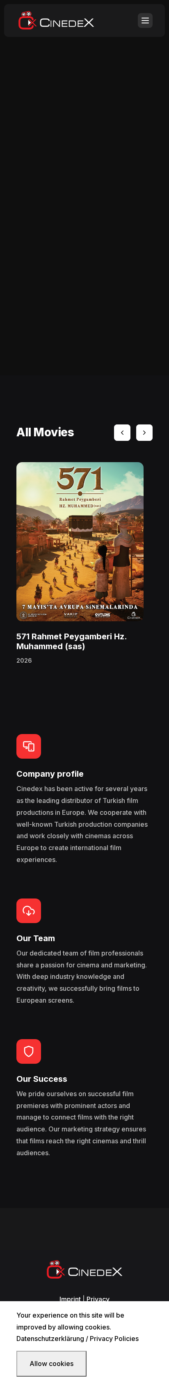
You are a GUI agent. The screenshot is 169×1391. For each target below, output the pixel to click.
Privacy (98, 1299)
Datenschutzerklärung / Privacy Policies (77, 1338)
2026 (24, 660)
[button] (122, 432)
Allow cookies (51, 1363)
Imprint (70, 1299)
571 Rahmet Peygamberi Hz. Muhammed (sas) (71, 641)
